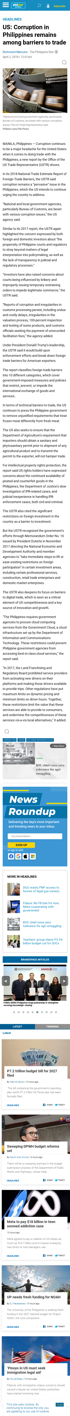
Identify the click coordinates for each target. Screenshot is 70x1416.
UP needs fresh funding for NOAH (33, 1297)
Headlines (12, 19)
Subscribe (60, 6)
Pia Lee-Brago (16, 1379)
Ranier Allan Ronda (19, 1157)
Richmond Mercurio (15, 52)
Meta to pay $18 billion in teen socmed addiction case (31, 1224)
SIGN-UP (21, 845)
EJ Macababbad (17, 1303)
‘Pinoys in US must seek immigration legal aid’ (26, 1370)
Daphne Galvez (17, 1082)
